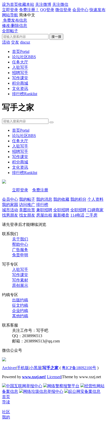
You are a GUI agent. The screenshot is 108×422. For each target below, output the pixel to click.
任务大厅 (20, 62)
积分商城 (20, 83)
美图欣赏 (27, 210)
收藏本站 (26, 4)
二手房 (91, 215)
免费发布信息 (14, 20)
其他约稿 (20, 316)
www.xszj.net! (34, 377)
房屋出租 (44, 215)
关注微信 (60, 4)
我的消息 (44, 199)
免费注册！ (29, 10)
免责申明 (20, 255)
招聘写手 (20, 73)
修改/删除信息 (14, 25)
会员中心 (80, 10)
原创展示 (20, 285)
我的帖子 (27, 199)
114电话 (77, 215)
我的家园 (10, 204)
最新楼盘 (61, 215)
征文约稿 (20, 305)
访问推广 (27, 204)
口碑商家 (95, 210)
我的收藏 (61, 199)
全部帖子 (10, 31)
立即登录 (10, 10)
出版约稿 (20, 300)
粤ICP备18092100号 (79, 368)
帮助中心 (20, 244)
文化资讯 (20, 88)
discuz (25, 42)
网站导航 (10, 15)
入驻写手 (20, 67)
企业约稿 (20, 310)
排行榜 (24, 94)
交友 (15, 42)
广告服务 (20, 250)
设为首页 (10, 4)
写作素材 (20, 280)
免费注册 (40, 190)
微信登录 (63, 10)
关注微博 (43, 4)
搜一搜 (56, 37)
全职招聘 (61, 210)
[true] (51, 122)
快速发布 (97, 10)
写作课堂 (20, 78)
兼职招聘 (44, 210)
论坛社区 (24, 57)
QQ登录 (47, 10)
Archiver (9, 368)
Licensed (54, 377)
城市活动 (10, 210)
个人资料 (95, 199)
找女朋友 (27, 215)
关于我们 (20, 239)
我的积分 (78, 199)
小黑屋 (36, 368)
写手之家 (50, 368)
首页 (20, 51)
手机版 (23, 368)
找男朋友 (10, 215)
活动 (6, 42)
